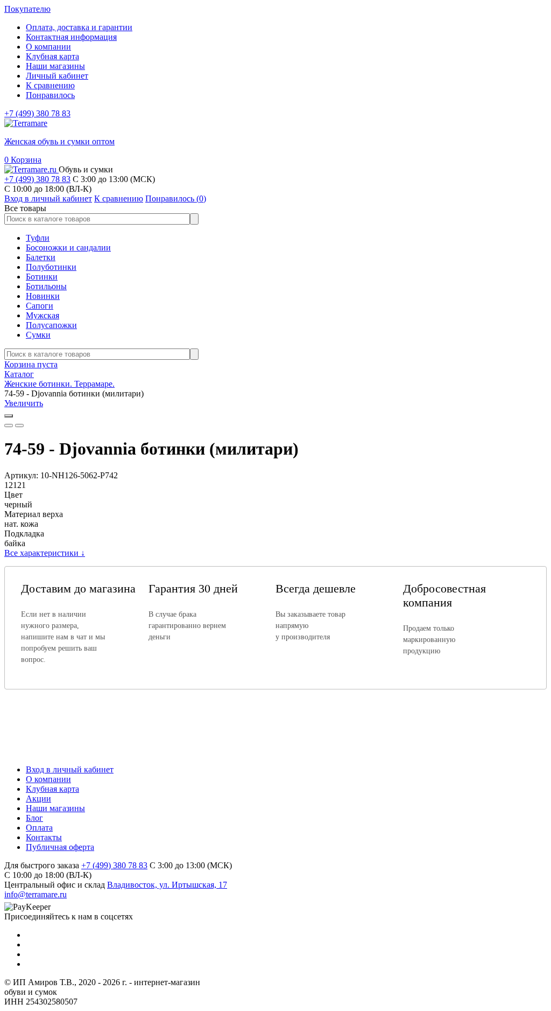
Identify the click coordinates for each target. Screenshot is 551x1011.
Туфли (38, 237)
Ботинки (42, 276)
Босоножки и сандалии (68, 247)
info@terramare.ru (35, 894)
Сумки (38, 334)
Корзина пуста (31, 364)
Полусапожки (51, 325)
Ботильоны (46, 286)
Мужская (42, 315)
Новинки (43, 296)
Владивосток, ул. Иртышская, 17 (167, 884)
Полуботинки (51, 266)
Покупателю (27, 8)
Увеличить (23, 403)
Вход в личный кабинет (70, 769)
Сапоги (39, 305)
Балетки (40, 257)
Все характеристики (44, 552)
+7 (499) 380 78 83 (37, 113)
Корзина (22, 159)
